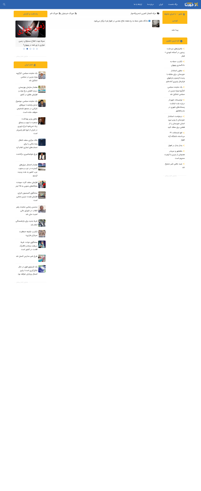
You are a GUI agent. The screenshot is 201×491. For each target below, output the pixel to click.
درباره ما (150, 4)
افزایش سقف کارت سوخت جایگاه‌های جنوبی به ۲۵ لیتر (26, 184)
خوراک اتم (54, 13)
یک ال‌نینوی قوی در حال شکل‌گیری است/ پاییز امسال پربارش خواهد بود (27, 270)
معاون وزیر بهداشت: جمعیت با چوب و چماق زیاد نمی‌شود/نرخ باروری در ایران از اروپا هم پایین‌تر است (26, 126)
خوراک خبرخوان (68, 13)
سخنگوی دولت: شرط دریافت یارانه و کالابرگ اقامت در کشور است (28, 246)
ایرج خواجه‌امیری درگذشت (26, 154)
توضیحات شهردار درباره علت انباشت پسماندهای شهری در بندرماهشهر (176, 105)
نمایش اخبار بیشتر (171, 175)
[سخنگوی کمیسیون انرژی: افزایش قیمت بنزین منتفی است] (42, 195)
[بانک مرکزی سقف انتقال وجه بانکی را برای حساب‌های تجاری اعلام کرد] (42, 142)
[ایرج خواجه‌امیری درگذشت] (42, 156)
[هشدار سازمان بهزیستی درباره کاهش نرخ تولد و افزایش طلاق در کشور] (42, 89)
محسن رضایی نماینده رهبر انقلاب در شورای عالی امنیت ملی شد (26, 210)
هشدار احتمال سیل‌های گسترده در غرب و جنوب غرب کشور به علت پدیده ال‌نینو (27, 170)
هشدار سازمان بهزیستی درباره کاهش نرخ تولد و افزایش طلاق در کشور (28, 91)
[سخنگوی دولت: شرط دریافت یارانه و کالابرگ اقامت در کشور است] (42, 244)
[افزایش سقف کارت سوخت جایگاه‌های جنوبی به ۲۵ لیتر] (42, 184)
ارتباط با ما (138, 4)
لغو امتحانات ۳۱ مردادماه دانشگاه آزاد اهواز (176, 136)
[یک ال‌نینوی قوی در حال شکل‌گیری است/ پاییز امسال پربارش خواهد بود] (42, 268)
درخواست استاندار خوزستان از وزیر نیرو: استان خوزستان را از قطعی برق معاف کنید (176, 122)
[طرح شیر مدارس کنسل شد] (42, 258)
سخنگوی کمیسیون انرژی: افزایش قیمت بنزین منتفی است (26, 196)
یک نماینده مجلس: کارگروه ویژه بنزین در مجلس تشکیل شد (176, 91)
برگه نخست (172, 4)
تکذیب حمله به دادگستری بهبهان (177, 63)
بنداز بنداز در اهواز (175, 145)
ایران (161, 4)
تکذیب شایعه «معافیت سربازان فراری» (28, 233)
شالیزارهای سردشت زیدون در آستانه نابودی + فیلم (175, 52)
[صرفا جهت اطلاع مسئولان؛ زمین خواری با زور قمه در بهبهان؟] (30, 28)
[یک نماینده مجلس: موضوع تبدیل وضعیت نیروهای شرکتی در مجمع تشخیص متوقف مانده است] (42, 103)
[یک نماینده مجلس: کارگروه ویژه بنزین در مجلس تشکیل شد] (42, 75)
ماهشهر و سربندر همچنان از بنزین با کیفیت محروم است (174, 154)
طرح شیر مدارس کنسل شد (26, 256)
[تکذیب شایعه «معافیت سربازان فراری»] (42, 233)
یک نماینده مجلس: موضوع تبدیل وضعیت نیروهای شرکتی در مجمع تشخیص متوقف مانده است (26, 107)
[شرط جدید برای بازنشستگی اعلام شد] (42, 223)
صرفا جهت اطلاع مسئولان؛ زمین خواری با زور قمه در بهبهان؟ (32, 43)
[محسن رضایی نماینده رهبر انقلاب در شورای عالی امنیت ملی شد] (42, 209)
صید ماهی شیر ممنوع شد (175, 165)
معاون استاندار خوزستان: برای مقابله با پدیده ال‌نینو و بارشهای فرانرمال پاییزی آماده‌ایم (175, 76)
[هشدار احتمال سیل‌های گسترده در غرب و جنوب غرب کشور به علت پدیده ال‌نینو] (42, 166)
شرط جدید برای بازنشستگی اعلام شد (26, 222)
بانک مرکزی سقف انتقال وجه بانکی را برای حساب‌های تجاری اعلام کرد (26, 144)
